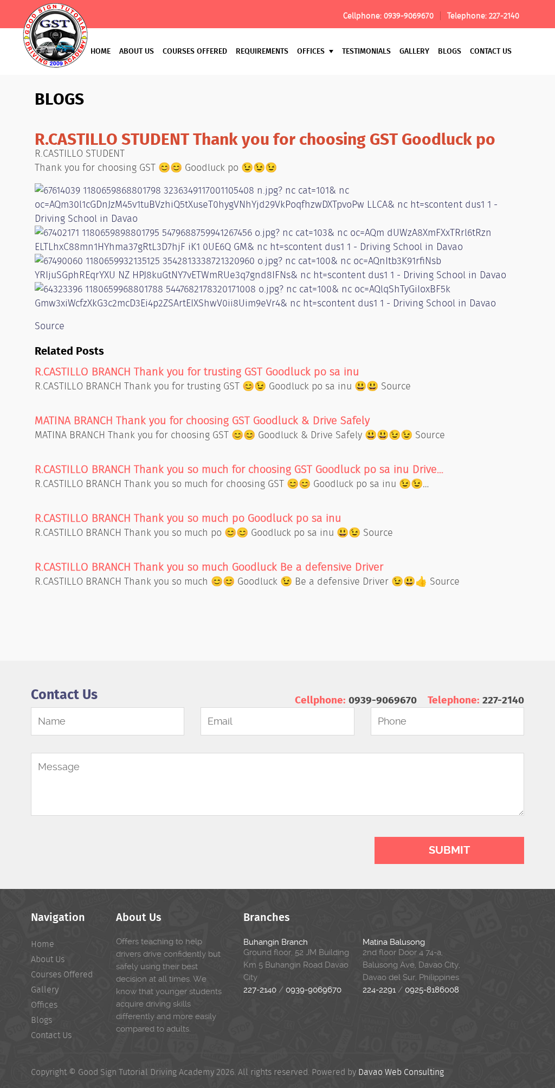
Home (101, 50)
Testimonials (366, 50)
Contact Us (491, 50)
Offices (312, 50)
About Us (136, 50)
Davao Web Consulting (401, 1072)
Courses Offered (195, 50)
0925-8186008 (432, 990)
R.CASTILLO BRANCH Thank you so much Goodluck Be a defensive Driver (209, 566)
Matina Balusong (394, 942)
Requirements (262, 50)
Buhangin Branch (275, 942)
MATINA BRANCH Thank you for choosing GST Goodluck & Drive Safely (202, 420)
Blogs (449, 50)
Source (49, 326)
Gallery (414, 50)
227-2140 (504, 16)
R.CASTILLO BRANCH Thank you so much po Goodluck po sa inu (188, 518)
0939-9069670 (409, 16)
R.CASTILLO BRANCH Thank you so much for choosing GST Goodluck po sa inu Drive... (239, 469)
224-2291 (379, 990)
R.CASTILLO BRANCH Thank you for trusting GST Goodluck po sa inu (197, 371)
